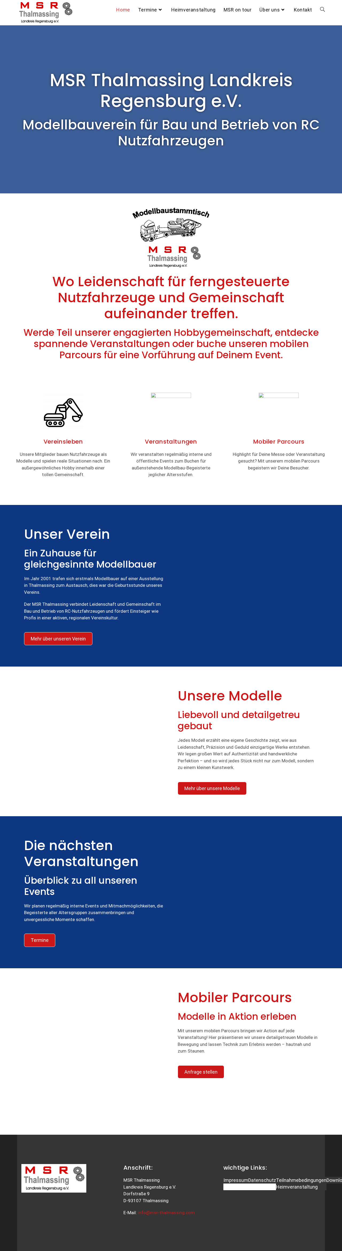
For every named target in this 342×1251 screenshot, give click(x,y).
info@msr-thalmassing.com (166, 1212)
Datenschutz (262, 1180)
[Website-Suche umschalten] (322, 10)
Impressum (235, 1180)
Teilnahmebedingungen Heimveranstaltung (301, 1183)
